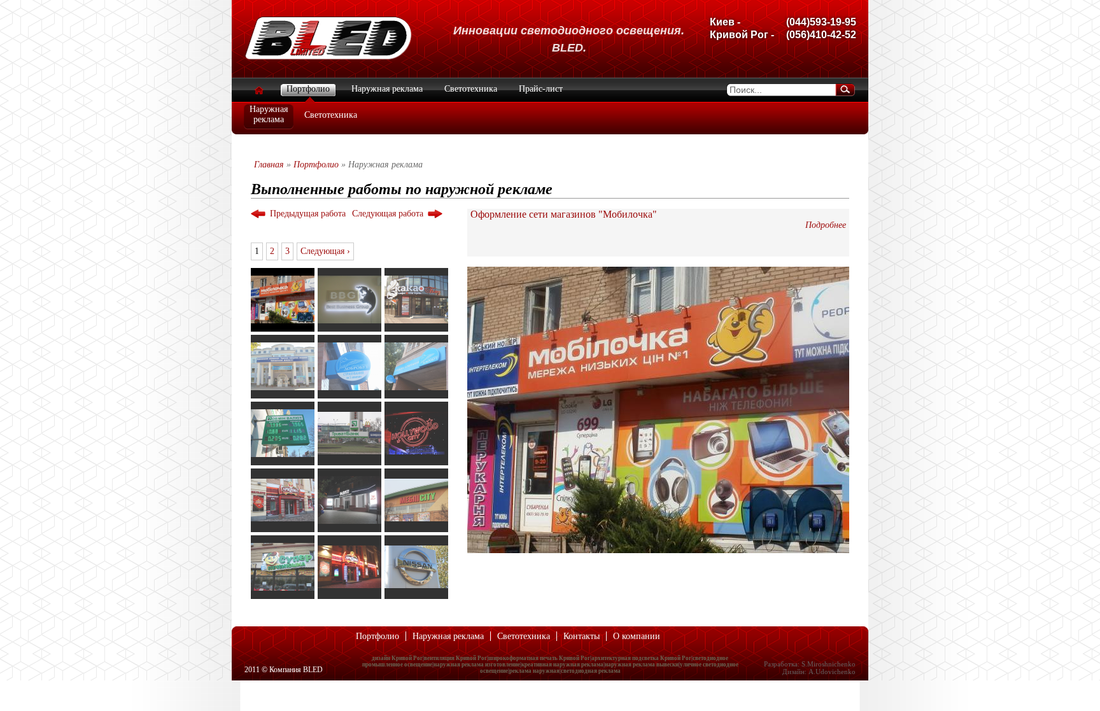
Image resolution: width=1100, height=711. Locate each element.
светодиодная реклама (591, 671)
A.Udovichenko (832, 671)
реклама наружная (534, 671)
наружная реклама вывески (642, 664)
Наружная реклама (387, 89)
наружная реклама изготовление (477, 664)
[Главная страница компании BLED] (258, 90)
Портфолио (308, 89)
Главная (269, 164)
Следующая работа (387, 213)
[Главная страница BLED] (328, 57)
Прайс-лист (541, 89)
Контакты (581, 636)
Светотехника (330, 115)
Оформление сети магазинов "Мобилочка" (563, 214)
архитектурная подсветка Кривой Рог (641, 658)
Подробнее (825, 225)
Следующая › (325, 251)
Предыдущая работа (308, 213)
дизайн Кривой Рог (397, 658)
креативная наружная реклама (562, 664)
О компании (636, 636)
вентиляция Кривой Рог (455, 658)
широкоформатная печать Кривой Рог (539, 658)
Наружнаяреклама (269, 114)
